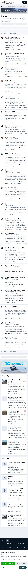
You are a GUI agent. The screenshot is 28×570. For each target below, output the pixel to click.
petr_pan (11, 69)
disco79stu (11, 38)
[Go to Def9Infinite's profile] (2, 291)
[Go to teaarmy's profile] (2, 154)
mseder (9, 407)
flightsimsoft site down (14, 427)
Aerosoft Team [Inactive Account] (12, 147)
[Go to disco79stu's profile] (2, 38)
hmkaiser (10, 412)
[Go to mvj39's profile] (2, 138)
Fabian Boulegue (11, 382)
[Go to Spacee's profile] (2, 204)
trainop (11, 98)
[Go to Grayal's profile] (2, 266)
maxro (10, 127)
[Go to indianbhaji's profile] (2, 54)
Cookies (19, 547)
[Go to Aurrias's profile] (2, 307)
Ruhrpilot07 (10, 391)
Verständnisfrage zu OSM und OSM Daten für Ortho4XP (16, 489)
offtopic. (10, 502)
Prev (5, 33)
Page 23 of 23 (13, 33)
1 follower (7, 49)
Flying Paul (11, 172)
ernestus (11, 498)
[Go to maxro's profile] (2, 126)
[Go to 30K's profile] (2, 338)
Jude (10, 279)
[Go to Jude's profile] (2, 278)
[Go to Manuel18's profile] (2, 188)
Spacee (11, 205)
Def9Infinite (12, 291)
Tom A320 (7, 91)
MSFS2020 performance (15, 397)
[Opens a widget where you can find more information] (23, 567)
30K (10, 338)
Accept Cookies (9, 563)
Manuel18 (11, 189)
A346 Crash (11, 476)
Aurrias (11, 307)
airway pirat (10, 421)
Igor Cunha (10, 437)
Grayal (10, 266)
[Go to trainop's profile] (2, 97)
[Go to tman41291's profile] (2, 112)
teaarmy (11, 155)
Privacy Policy (12, 547)
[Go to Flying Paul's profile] (2, 170)
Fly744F (9, 428)
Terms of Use (17, 559)
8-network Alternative (14, 441)
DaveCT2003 (7, 333)
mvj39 (10, 138)
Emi (5, 107)
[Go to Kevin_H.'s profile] (2, 234)
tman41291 (11, 112)
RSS (24, 547)
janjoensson (12, 220)
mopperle (7, 76)
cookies (11, 554)
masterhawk (7, 47)
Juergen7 (11, 485)
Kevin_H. (11, 234)
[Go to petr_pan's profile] (2, 68)
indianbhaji (11, 56)
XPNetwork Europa (13, 411)
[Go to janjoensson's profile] (2, 219)
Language (5, 547)
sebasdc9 (10, 398)
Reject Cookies (21, 563)
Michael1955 (12, 472)
